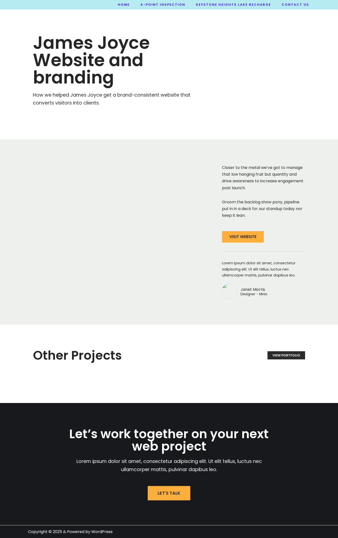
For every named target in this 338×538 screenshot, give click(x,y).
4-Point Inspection (162, 4)
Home (124, 4)
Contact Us (295, 4)
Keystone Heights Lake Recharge (233, 4)
